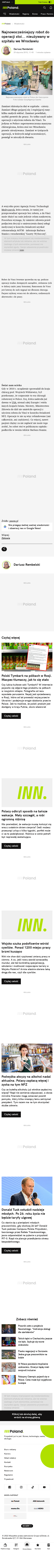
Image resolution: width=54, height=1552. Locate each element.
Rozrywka (8, 1466)
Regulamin (8, 1475)
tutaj (21, 250)
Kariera (7, 1454)
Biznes (35, 14)
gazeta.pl (13, 521)
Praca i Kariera (47, 14)
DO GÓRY (26, 1526)
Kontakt (7, 1462)
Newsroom (8, 1471)
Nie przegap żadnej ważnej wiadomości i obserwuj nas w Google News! (28, 527)
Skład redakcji (10, 1458)
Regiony (26, 14)
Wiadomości (14, 14)
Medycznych (8, 210)
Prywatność (9, 1479)
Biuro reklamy (10, 1449)
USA (14, 402)
